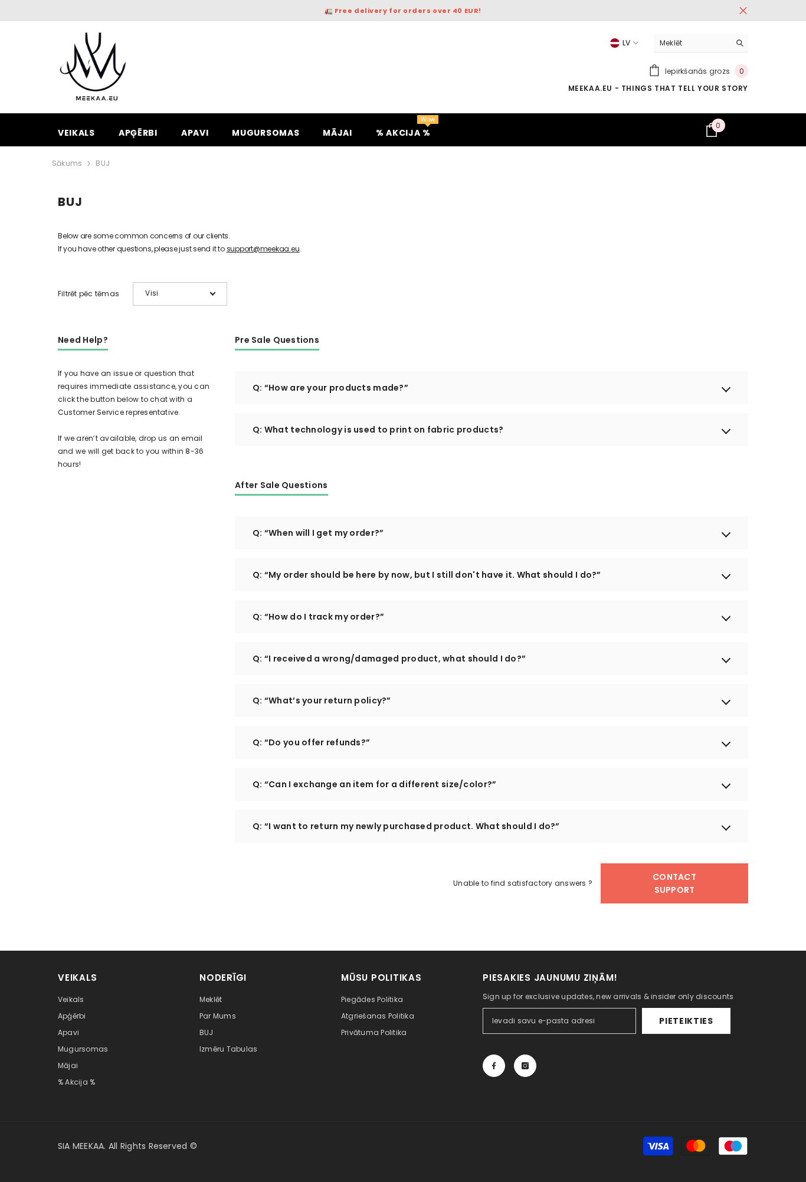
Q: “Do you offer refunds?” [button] (311, 742)
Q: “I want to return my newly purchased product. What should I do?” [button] (406, 826)
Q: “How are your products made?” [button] (330, 388)
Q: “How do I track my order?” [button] (318, 617)
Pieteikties (686, 1021)
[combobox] (692, 43)
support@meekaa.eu (263, 249)
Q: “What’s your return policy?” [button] (322, 700)
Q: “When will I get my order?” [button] (318, 533)
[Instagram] (525, 1066)
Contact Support (674, 883)
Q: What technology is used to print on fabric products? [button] (378, 430)
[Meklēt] (701, 43)
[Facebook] (494, 1066)
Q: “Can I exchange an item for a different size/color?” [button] (374, 784)
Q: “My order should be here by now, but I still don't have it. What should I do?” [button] (427, 575)
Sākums (67, 163)
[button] (180, 294)
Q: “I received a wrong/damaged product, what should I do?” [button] (389, 658)
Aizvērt (743, 11)
